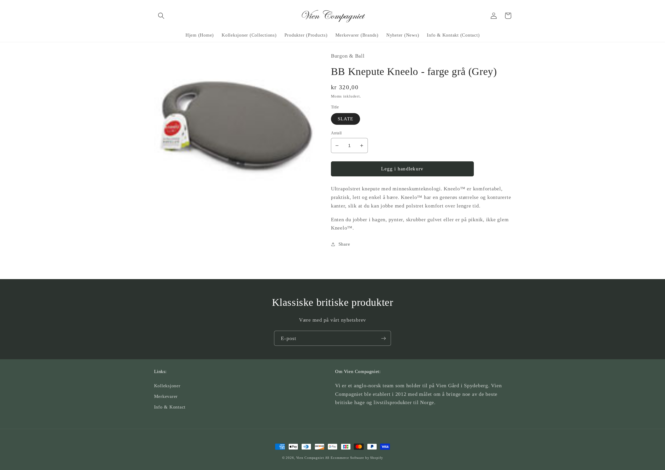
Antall (336, 133)
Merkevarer (166, 396)
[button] (161, 16)
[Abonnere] (383, 338)
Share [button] (344, 244)
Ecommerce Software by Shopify (357, 458)
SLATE (345, 118)
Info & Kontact (170, 407)
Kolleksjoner (167, 385)
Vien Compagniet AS (313, 458)
